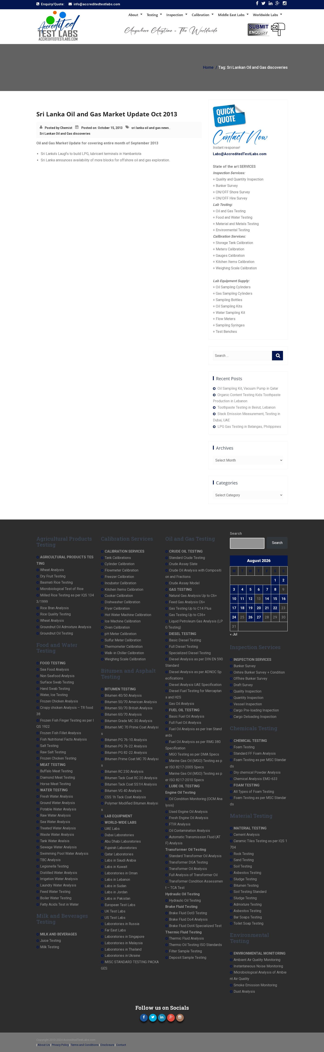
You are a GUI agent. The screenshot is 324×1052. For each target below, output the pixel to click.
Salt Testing (49, 746)
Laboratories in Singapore (124, 937)
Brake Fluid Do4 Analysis (188, 919)
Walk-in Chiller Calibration (124, 653)
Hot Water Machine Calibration (128, 615)
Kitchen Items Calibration (124, 589)
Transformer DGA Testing (188, 862)
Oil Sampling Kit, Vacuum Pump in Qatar (248, 388)
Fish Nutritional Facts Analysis (63, 739)
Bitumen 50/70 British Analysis (129, 708)
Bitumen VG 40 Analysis (123, 791)
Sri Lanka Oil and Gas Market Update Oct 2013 (106, 114)
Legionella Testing (54, 866)
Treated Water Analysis (58, 828)
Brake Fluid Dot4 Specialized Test (195, 926)
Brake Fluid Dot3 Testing (188, 913)
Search (236, 533)
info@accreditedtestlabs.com (97, 4)
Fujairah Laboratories (121, 848)
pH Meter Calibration (120, 634)
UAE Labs (112, 829)
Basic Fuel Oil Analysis (186, 716)
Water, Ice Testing (54, 695)
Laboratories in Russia (122, 924)
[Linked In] (270, 4)
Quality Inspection (247, 691)
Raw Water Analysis (55, 815)
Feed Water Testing (55, 892)
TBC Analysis (50, 860)
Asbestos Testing (247, 873)
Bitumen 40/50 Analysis (123, 695)
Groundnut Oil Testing (56, 633)
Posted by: (52, 128)
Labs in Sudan (115, 886)
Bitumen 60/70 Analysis (123, 714)
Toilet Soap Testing (248, 923)
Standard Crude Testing (187, 558)
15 (275, 599)
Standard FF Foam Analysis (255, 753)
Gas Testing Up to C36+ (187, 615)
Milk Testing (49, 947)
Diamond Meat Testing (57, 777)
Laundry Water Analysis (58, 885)
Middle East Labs (231, 15)
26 (250, 617)
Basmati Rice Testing (56, 582)
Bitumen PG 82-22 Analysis (126, 752)
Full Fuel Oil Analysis (185, 723)
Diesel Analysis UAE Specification (195, 685)
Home (208, 67)
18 (242, 608)
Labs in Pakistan (117, 898)
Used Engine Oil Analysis (188, 812)
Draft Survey (243, 685)
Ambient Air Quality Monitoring (257, 960)
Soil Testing (243, 866)
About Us (44, 1044)
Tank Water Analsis (54, 841)
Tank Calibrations (118, 558)
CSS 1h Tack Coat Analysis (125, 797)
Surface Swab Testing (57, 682)
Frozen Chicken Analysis (59, 701)
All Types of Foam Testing (254, 791)
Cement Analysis (247, 834)
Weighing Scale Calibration (125, 659)
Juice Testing (50, 940)
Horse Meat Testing (55, 784)
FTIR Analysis (179, 824)
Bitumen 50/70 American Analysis (131, 702)
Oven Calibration (117, 627)
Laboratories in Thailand (123, 949)
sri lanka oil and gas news (150, 128)
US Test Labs (115, 918)
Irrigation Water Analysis (59, 879)
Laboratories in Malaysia (124, 943)
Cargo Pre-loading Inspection (256, 710)
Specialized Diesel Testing (190, 653)
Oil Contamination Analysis (189, 831)
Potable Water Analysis (58, 809)
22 (275, 608)
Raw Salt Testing (53, 752)
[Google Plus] (278, 4)
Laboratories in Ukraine (122, 955)
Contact (121, 1044)
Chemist (66, 128)
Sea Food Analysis (54, 669)
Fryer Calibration (117, 608)
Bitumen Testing (246, 885)
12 (250, 599)
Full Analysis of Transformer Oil (193, 875)
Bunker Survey (245, 666)
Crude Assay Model (184, 583)
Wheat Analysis (52, 570)
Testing (152, 15)
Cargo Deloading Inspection (255, 717)
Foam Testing (244, 747)
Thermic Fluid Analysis (186, 938)
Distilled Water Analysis (58, 873)
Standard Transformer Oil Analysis (195, 856)
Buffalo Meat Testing (56, 771)
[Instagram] (285, 4)
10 (234, 599)
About (133, 15)
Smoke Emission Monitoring (255, 985)
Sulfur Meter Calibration (123, 640)
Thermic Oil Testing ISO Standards (195, 945)
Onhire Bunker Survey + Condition (259, 672)
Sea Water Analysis (55, 822)
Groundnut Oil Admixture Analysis (65, 627)
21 (267, 608)
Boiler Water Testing (55, 898)
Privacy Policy (60, 1044)
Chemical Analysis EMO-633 (255, 779)
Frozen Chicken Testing (58, 758)
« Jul (233, 634)
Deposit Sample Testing (187, 957)
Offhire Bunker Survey (250, 678)
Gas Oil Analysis (181, 704)
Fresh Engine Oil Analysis (188, 818)
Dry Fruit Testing (52, 576)
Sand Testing (244, 860)
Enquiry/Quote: (52, 4)
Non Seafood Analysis (57, 676)
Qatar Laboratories (119, 854)
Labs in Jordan (116, 892)
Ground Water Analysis (57, 803)
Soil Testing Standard (250, 892)
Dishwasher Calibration (122, 602)
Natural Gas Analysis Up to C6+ (193, 596)
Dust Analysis (244, 991)
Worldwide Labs (265, 15)
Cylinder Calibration (119, 564)
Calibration (200, 15)
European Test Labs (120, 905)
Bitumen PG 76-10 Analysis (126, 740)
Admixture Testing (248, 904)
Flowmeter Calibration (121, 570)
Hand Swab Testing (55, 689)
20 (259, 608)
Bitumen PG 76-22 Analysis (126, 746)
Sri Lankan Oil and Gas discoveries (65, 133)
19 (250, 608)
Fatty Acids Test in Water (59, 904)
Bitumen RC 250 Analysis (124, 771)
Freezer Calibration (119, 577)
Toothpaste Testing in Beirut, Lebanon (247, 407)
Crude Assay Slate (183, 564)
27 (259, 617)
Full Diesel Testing (183, 646)
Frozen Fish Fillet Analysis (60, 733)
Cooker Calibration (119, 596)
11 (242, 599)
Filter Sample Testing (185, 951)
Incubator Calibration (120, 583)
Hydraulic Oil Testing (185, 900)
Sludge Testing (245, 879)
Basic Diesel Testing (185, 640)
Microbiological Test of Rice (62, 589)
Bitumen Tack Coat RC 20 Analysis (131, 778)
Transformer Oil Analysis (188, 869)
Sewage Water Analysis (58, 847)
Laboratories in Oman (121, 873)
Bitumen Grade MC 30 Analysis (128, 721)
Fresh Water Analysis (56, 796)
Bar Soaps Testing (248, 917)
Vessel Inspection (248, 704)
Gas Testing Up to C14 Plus (190, 608)
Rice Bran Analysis (54, 608)
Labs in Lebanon (117, 879)
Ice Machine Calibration (123, 621)
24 (234, 617)
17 (234, 608)
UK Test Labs (115, 911)
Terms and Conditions (85, 1044)
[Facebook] (257, 4)
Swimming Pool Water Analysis (64, 853)
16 (283, 599)
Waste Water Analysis (57, 834)
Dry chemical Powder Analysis (257, 772)
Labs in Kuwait (116, 867)
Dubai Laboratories (119, 835)
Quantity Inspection (248, 698)
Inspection (174, 15)
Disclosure (107, 1044)
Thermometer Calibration (124, 646)
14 (267, 599)
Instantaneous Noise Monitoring (258, 966)
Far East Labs (115, 930)
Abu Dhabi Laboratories (123, 841)
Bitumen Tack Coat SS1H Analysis (131, 784)
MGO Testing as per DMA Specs (194, 754)
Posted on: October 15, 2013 (102, 128)
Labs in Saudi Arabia (120, 860)
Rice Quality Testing (55, 614)
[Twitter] (263, 4)
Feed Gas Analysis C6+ (187, 602)
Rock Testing (244, 854)
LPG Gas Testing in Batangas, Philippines (249, 427)
